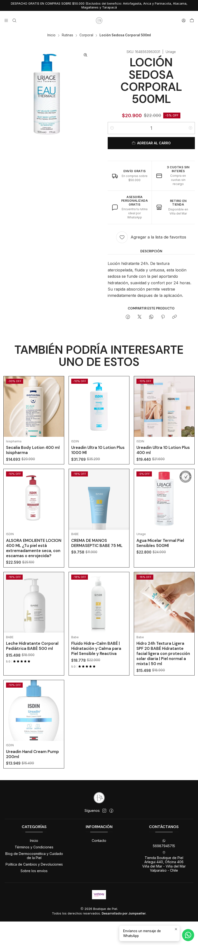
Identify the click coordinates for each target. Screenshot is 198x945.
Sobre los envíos (34, 871)
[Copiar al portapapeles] (174, 317)
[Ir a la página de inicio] (99, 20)
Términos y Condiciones (34, 847)
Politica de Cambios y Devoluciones (34, 864)
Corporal (86, 35)
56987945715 (164, 846)
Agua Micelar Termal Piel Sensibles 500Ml (160, 543)
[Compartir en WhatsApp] (151, 317)
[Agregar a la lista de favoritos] (57, 400)
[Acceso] (183, 20)
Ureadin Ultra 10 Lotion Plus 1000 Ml (98, 450)
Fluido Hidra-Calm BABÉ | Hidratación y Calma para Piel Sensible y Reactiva (96, 648)
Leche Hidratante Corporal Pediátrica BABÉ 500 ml (32, 646)
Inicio (51, 35)
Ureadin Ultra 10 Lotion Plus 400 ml (163, 450)
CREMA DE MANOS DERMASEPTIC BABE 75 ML (96, 543)
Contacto (99, 840)
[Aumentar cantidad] (190, 128)
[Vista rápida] (57, 412)
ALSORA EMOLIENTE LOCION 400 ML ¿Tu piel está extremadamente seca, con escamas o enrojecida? (33, 548)
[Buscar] (14, 20)
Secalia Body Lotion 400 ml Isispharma (33, 450)
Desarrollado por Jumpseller (124, 913)
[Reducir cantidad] (112, 128)
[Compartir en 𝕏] (139, 317)
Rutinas (67, 35)
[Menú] (6, 20)
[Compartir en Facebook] (128, 317)
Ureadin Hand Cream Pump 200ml (32, 754)
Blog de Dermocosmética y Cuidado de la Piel (34, 856)
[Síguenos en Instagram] (104, 810)
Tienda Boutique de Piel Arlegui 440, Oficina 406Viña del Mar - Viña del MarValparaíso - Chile (164, 864)
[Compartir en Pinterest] (163, 317)
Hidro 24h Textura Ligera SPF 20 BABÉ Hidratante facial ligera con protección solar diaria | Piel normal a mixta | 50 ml (163, 653)
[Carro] (192, 20)
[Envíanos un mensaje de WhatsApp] (188, 935)
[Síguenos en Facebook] (111, 810)
